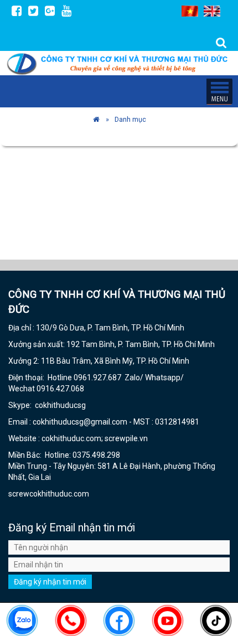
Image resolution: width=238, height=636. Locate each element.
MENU (219, 91)
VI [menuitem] (190, 11)
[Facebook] (16, 10)
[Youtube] (66, 10)
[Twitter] (33, 10)
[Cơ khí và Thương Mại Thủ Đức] (96, 119)
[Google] (50, 10)
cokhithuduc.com (60, 493)
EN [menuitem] (212, 11)
